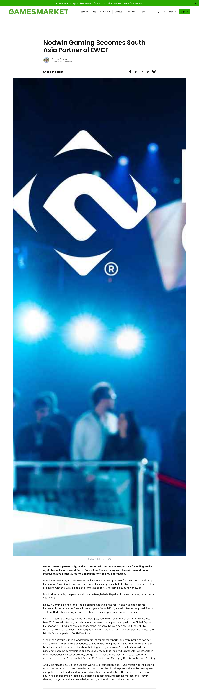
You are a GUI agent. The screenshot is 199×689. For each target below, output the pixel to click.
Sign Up (184, 11)
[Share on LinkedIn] (142, 72)
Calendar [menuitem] (130, 11)
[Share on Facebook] (130, 72)
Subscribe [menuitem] (83, 11)
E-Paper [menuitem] (142, 11)
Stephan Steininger (60, 59)
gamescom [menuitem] (105, 11)
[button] (158, 12)
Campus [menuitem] (118, 11)
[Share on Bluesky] (154, 71)
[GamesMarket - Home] (40, 12)
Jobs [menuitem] (94, 11)
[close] (196, 3)
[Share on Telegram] (148, 72)
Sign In (172, 11)
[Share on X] (136, 72)
